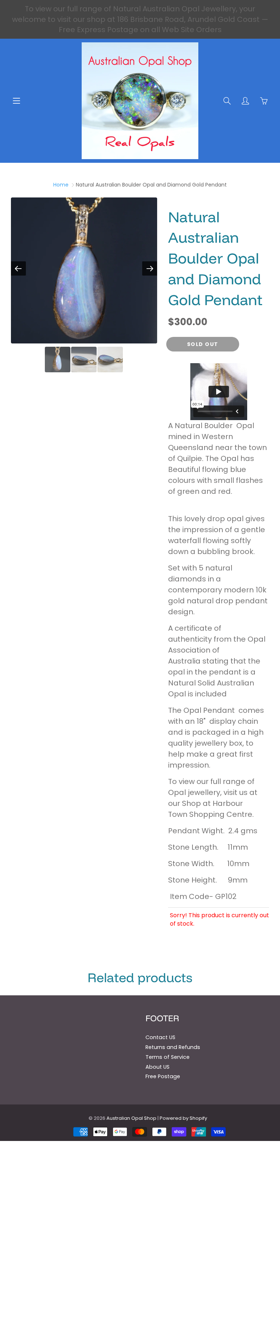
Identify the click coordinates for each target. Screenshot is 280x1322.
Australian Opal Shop (131, 1118)
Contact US (160, 1037)
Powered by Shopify (183, 1118)
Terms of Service (167, 1057)
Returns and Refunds (172, 1047)
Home (61, 184)
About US (157, 1067)
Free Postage (162, 1076)
